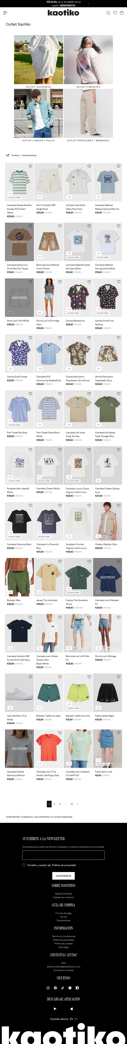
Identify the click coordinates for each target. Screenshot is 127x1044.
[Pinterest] (55, 988)
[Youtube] (70, 988)
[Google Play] (55, 1008)
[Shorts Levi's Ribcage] (107, 633)
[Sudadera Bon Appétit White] (19, 465)
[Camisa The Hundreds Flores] (78, 577)
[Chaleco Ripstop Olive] (107, 521)
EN (76, 1018)
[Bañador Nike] (19, 577)
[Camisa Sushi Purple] (19, 353)
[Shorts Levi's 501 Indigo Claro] (48, 297)
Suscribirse (63, 875)
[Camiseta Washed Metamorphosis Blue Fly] (107, 182)
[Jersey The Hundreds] (48, 577)
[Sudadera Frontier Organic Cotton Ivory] (78, 521)
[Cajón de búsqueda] (108, 13)
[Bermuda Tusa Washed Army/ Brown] (48, 242)
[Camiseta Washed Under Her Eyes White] (78, 242)
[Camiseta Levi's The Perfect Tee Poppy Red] (48, 748)
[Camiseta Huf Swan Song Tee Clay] (78, 409)
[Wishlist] (115, 13)
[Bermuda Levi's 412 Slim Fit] (78, 633)
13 (72, 804)
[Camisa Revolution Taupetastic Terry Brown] (78, 353)
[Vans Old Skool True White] (19, 693)
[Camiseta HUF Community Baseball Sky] (48, 353)
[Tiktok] (62, 988)
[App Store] (71, 1008)
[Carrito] (121, 13)
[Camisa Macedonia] (78, 297)
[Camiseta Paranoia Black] (19, 521)
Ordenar (24, 155)
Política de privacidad (64, 865)
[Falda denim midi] (107, 748)
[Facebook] (77, 988)
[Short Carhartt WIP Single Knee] (48, 182)
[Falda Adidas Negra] (107, 693)
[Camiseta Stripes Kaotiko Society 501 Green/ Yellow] (19, 182)
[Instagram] (48, 988)
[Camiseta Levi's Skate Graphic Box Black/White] (48, 633)
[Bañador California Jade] (48, 693)
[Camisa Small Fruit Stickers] (107, 297)
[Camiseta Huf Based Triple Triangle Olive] (107, 409)
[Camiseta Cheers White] (48, 465)
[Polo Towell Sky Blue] (19, 409)
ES (71, 1018)
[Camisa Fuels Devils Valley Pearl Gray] (78, 182)
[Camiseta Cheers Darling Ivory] (107, 465)
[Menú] (5, 13)
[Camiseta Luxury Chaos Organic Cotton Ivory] (78, 465)
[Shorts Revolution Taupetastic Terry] (107, 353)
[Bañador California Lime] (78, 693)
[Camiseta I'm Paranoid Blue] (48, 521)
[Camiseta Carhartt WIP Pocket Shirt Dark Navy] (19, 633)
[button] (30, 166)
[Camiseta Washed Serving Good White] (107, 242)
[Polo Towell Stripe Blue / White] (48, 409)
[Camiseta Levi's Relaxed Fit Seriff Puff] (78, 748)
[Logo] (63, 13)
